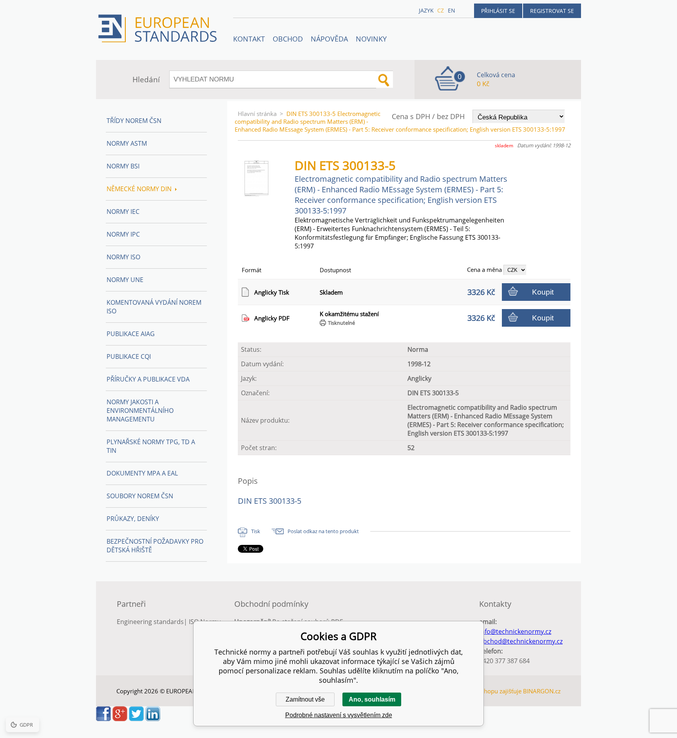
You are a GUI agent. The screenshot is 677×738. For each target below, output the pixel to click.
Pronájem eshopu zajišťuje (485, 691)
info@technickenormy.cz (515, 631)
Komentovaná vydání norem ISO (154, 306)
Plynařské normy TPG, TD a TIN (151, 446)
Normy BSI (123, 166)
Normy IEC (123, 211)
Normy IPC (123, 234)
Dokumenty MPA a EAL (142, 473)
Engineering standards (150, 621)
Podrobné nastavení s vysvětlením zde (338, 715)
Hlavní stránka (257, 114)
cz (440, 10)
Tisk (255, 531)
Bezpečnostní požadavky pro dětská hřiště (155, 545)
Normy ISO (123, 257)
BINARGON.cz (542, 691)
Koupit (543, 292)
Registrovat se (552, 10)
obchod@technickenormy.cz (521, 641)
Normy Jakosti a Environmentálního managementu (140, 410)
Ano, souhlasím (372, 699)
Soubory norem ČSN (140, 496)
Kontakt (249, 38)
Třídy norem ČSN (134, 120)
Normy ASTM (127, 143)
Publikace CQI (129, 356)
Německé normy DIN (139, 188)
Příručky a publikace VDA (148, 379)
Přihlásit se (498, 10)
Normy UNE (125, 279)
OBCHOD (288, 38)
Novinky (371, 38)
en (451, 10)
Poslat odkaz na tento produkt (323, 531)
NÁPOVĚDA (329, 38)
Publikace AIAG (131, 333)
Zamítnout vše (305, 699)
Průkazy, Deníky (133, 518)
